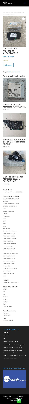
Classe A (5, 289)
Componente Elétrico (8, 211)
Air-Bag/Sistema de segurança (11, 198)
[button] (23, 18)
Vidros (4, 276)
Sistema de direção (8, 241)
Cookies (7, 398)
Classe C (5, 296)
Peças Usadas (6, 228)
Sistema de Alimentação (9, 236)
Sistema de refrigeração (9, 251)
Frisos (4, 218)
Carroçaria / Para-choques (10, 206)
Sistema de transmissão (9, 258)
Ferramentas (6, 216)
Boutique (5, 201)
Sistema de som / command (10, 253)
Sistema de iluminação (9, 248)
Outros (5, 226)
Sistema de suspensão (9, 256)
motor (4, 223)
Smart (4, 304)
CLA (4, 291)
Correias (5, 213)
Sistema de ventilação (8, 263)
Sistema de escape (8, 246)
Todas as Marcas (7, 306)
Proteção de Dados (17, 398)
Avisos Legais (13, 400)
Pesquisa (19, 192)
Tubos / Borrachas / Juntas (10, 268)
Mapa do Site (20, 396)
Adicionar (8, 65)
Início (4, 12)
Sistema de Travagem (8, 261)
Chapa (4, 208)
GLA (4, 294)
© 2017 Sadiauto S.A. (9, 396)
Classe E (5, 299)
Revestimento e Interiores (9, 231)
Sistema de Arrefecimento (10, 238)
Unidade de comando (11, 12)
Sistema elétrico (7, 266)
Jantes (4, 221)
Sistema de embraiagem (9, 243)
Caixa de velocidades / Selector (11, 203)
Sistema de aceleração (9, 233)
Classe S (5, 301)
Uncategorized (6, 271)
